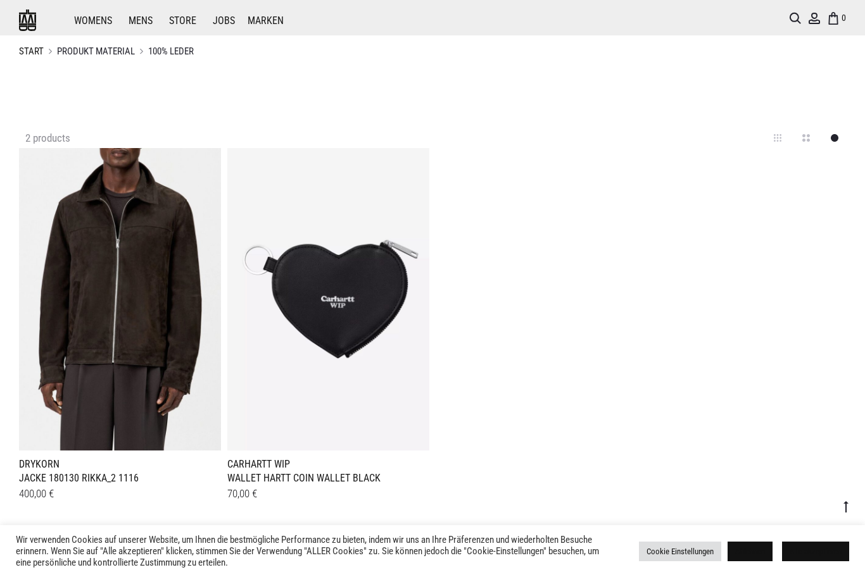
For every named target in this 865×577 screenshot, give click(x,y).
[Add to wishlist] (205, 164)
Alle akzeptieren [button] (816, 551)
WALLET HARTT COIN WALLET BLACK (304, 478)
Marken (266, 21)
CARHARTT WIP (258, 464)
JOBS (224, 21)
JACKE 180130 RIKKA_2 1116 (79, 478)
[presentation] (26, 297)
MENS (141, 21)
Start (31, 51)
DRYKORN (39, 464)
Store (182, 21)
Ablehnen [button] (750, 551)
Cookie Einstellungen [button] (680, 551)
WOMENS (93, 21)
